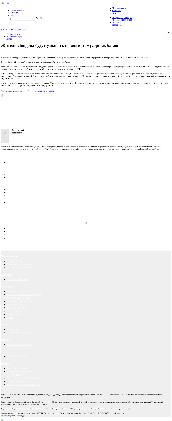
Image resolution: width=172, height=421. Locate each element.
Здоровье (6, 274)
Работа (5, 339)
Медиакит (11, 189)
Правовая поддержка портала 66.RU (27, 217)
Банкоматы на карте (15, 304)
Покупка (116, 17)
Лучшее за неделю (14, 36)
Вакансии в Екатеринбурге (18, 344)
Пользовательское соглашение (20, 177)
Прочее (9, 317)
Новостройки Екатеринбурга (19, 264)
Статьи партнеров (14, 314)
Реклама (6, 184)
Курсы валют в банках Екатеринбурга (23, 294)
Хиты (9, 39)
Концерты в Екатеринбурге (19, 371)
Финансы (14, 13)
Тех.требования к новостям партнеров (24, 202)
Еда (3, 351)
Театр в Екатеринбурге (16, 375)
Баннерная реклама (15, 192)
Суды (8, 235)
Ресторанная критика (16, 356)
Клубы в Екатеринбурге (17, 381)
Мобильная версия (15, 174)
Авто (12, 15)
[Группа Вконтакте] (25, 90)
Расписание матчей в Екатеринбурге (23, 384)
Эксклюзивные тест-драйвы (19, 333)
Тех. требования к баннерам (19, 199)
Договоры (11, 231)
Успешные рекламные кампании (40, 211)
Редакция (10, 159)
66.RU (105, 395)
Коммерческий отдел (16, 162)
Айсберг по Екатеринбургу (13, 29)
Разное (9, 388)
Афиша (5, 363)
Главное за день (13, 34)
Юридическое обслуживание (19, 228)
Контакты (7, 154)
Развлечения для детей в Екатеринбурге (24, 378)
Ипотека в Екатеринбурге (18, 298)
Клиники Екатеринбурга (17, 279)
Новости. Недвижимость (17, 261)
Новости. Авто (13, 329)
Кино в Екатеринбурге (16, 368)
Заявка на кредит (14, 311)
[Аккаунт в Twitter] (27, 90)
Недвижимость (17, 10)
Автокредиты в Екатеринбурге (20, 301)
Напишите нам (10, 169)
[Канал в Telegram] (24, 90)
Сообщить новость (44, 91)
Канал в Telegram (9, 209)
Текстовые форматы (15, 196)
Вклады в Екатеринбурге (17, 307)
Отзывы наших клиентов (12, 211)
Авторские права (14, 238)
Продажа (116, 20)
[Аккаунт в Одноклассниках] (28, 90)
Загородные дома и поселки (19, 268)
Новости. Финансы (15, 291)
